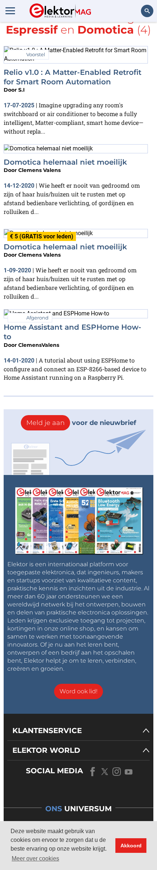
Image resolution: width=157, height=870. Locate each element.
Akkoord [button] (131, 845)
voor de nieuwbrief (81, 423)
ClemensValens (38, 345)
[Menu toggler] (10, 10)
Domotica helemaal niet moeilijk (65, 162)
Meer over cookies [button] (35, 858)
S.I (21, 90)
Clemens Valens (39, 170)
